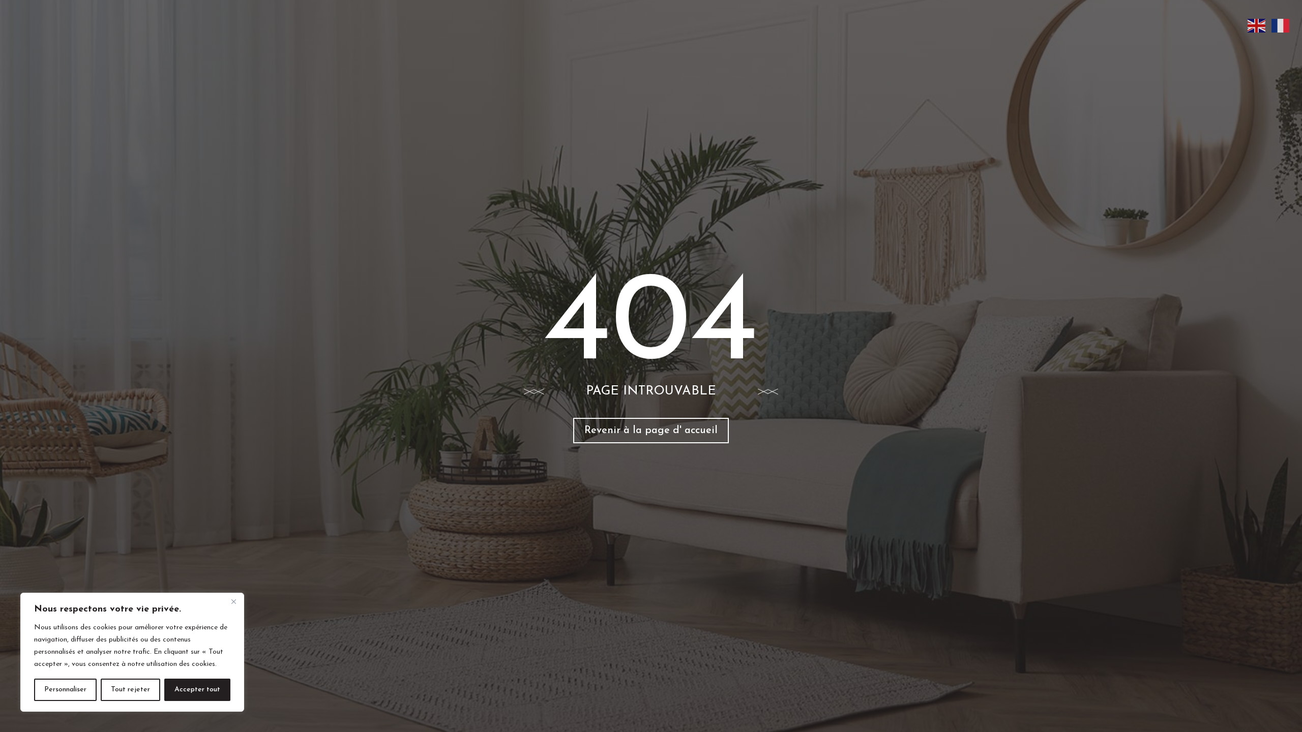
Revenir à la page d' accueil (651, 430)
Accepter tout (197, 689)
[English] (1257, 25)
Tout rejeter (130, 689)
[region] (132, 652)
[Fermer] (233, 601)
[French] (1280, 25)
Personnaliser (65, 689)
